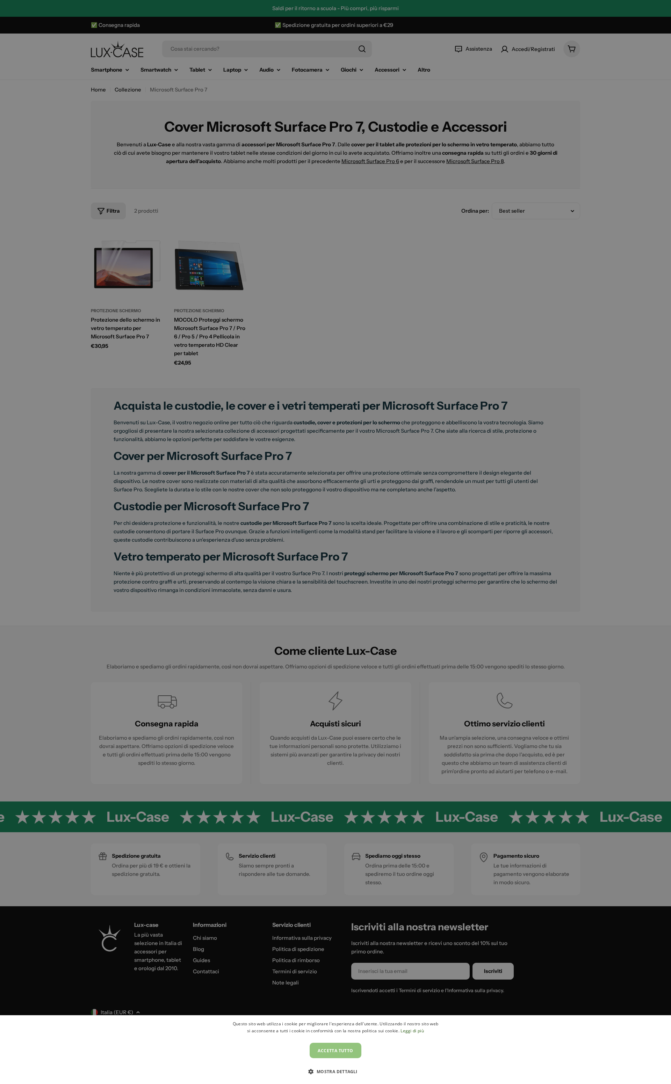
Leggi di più (412, 1031)
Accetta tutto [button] (335, 1051)
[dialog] (335, 1049)
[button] (335, 1071)
